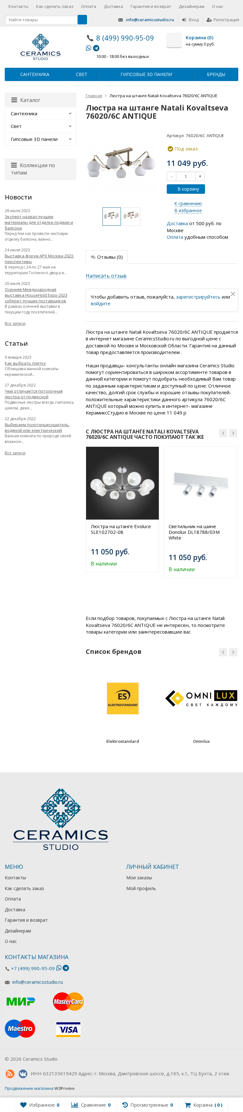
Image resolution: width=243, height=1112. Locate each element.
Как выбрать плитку (25, 363)
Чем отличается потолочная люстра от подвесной (34, 394)
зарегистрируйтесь (198, 297)
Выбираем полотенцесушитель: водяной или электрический (37, 427)
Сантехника (34, 74)
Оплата (88, 6)
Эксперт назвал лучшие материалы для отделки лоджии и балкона (39, 222)
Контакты (18, 6)
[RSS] (10, 1074)
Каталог (30, 100)
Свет (81, 74)
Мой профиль (141, 888)
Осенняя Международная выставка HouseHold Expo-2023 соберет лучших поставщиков (36, 295)
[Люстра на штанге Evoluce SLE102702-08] (122, 483)
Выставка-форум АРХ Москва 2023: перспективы (39, 258)
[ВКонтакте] (23, 1074)
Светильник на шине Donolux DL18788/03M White (194, 531)
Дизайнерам (191, 6)
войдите (100, 303)
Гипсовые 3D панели (146, 74)
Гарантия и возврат (151, 6)
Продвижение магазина (29, 1088)
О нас (217, 6)
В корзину (188, 189)
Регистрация (226, 19)
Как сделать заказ (54, 6)
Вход (194, 19)
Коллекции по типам (33, 169)
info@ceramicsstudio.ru (150, 19)
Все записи (15, 323)
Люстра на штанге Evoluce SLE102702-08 (121, 529)
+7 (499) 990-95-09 (33, 968)
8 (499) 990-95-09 (125, 37)
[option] (112, 216)
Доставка (113, 6)
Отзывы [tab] (110, 257)
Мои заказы (139, 878)
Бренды (216, 74)
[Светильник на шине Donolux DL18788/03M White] (200, 483)
